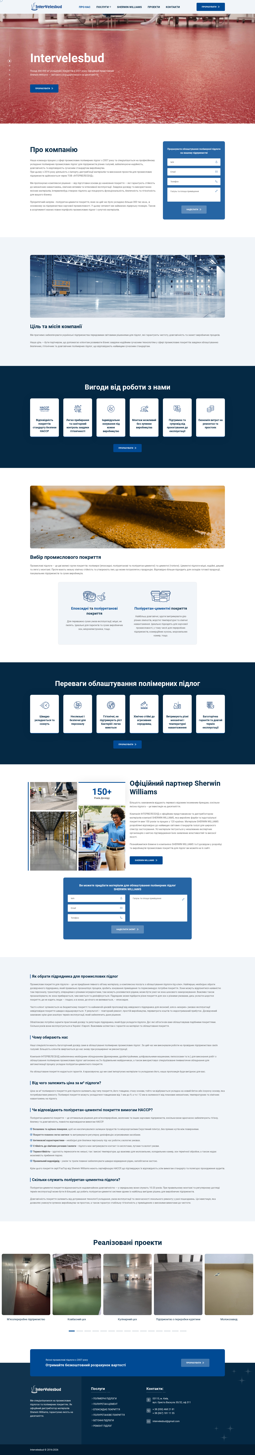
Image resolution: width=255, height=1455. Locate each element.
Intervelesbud (37, 1449)
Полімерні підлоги (105, 1398)
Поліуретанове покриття (109, 1415)
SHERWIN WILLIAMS (145, 860)
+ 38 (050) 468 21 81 (163, 1409)
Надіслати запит (126, 929)
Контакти (173, 7)
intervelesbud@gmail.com (166, 1421)
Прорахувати (42, 88)
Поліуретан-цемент (105, 1404)
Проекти (154, 7)
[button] (9, 61)
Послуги (102, 7)
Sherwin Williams (129, 7)
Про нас (84, 7)
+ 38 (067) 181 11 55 (163, 1413)
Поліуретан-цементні (152, 608)
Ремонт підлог (102, 1425)
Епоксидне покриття (106, 1409)
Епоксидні (80, 608)
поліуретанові (106, 608)
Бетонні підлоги (103, 1420)
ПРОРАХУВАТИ (209, 7)
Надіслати (193, 209)
